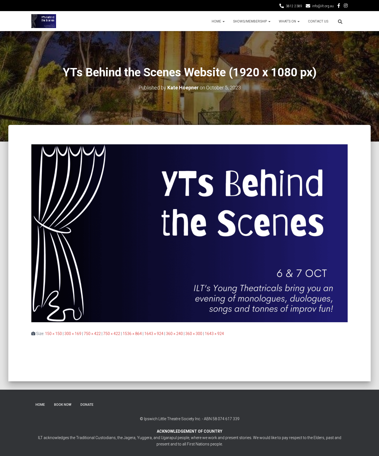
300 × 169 (72, 333)
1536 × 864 (132, 333)
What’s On (288, 21)
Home (217, 21)
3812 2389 (294, 6)
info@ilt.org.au (323, 6)
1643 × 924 (153, 333)
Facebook (338, 6)
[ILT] (43, 21)
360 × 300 (193, 333)
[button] (223, 21)
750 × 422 (92, 333)
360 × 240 (174, 333)
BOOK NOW (62, 405)
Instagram (346, 6)
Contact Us (318, 21)
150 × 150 (53, 333)
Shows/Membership (250, 21)
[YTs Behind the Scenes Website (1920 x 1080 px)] (189, 233)
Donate (87, 405)
